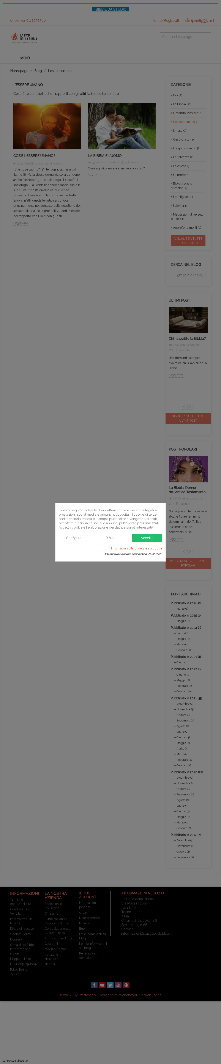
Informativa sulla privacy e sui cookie (136, 548)
